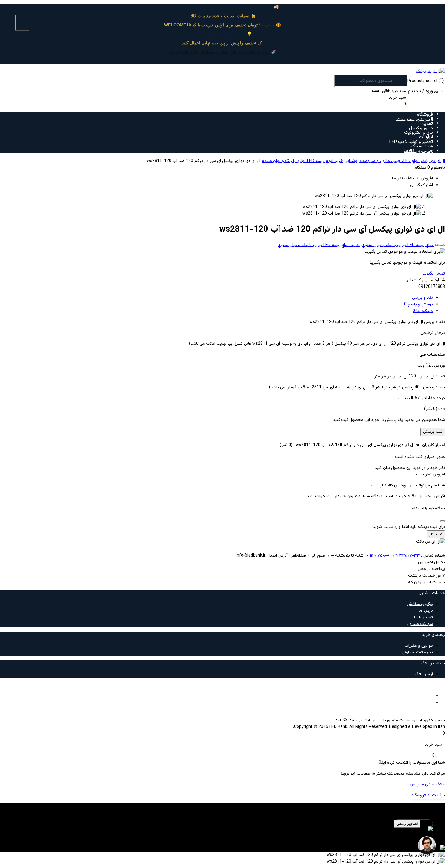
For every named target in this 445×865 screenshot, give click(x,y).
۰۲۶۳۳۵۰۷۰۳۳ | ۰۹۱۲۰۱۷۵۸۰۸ (393, 555)
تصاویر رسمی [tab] (407, 824)
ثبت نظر (436, 534)
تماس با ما (423, 617)
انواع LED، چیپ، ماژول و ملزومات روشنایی (382, 161)
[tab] (216, 297)
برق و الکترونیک (418, 132)
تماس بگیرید (434, 273)
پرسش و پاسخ (420, 304)
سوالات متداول (420, 624)
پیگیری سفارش (420, 604)
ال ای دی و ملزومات (414, 119)
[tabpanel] (222, 833)
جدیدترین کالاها (418, 150)
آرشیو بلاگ (424, 674)
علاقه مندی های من (427, 784)
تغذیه (427, 123)
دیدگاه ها (424, 311)
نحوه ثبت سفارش (417, 652)
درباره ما (426, 610)
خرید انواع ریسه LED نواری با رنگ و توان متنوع (302, 161)
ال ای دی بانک (433, 161)
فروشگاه (425, 114)
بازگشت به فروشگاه (428, 795)
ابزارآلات (425, 137)
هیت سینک (421, 146)
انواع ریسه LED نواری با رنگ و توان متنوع (398, 245)
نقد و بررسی (422, 297)
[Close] (442, 521)
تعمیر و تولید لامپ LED (410, 141)
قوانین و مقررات (418, 646)
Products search (423, 81)
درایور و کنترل (420, 128)
